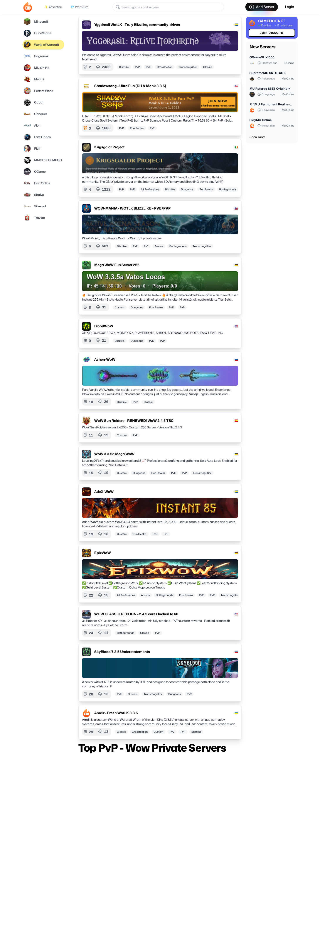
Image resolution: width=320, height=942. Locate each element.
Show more (257, 137)
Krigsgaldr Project (109, 147)
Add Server (265, 7)
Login (289, 7)
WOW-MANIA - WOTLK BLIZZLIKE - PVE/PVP (132, 208)
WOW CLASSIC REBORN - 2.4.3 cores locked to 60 (136, 614)
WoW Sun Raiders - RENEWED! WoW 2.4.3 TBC (133, 421)
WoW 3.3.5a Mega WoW (114, 454)
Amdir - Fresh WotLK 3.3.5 (116, 713)
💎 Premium (79, 7)
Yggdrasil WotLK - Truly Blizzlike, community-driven (137, 25)
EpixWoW (102, 553)
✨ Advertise (53, 7)
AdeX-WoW (104, 492)
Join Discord (271, 32)
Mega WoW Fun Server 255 (117, 265)
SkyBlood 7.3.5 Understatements (122, 652)
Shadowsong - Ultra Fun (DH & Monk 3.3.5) (130, 86)
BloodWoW (103, 326)
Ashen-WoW (104, 359)
